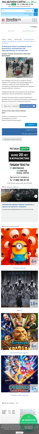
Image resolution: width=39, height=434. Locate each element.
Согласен (19, 432)
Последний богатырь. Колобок (23, 348)
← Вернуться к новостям (10, 106)
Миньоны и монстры (24, 263)
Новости (10, 39)
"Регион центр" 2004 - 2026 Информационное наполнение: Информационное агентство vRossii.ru (28, 411)
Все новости (11, 31)
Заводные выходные (28, 31)
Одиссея (27, 306)
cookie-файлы (18, 424)
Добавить (31, 125)
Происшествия (18, 39)
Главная (4, 39)
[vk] (33, 106)
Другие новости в (26, 106)
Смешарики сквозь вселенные (23, 390)
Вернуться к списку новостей (12, 139)
